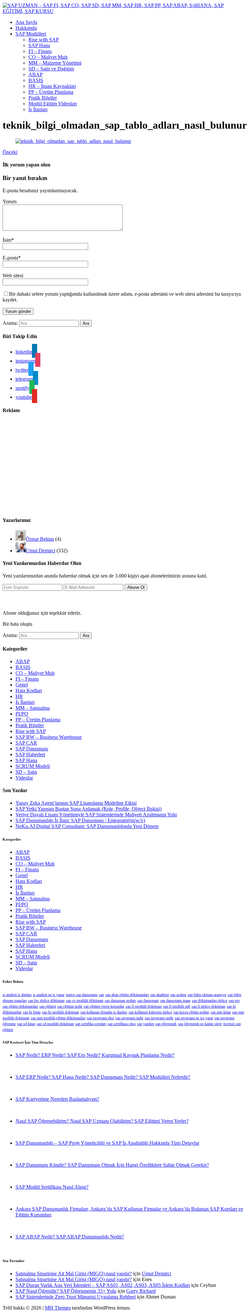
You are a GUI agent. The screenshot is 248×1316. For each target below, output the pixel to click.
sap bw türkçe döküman (46, 1000)
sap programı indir (129, 1018)
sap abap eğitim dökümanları (127, 994)
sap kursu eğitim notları (191, 1012)
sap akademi (159, 994)
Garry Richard (141, 1291)
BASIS (35, 80)
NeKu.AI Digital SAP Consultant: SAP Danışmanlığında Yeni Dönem (87, 826)
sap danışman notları (120, 1000)
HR (19, 696)
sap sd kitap (26, 1024)
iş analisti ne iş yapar (49, 994)
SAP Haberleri (30, 754)
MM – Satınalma (33, 708)
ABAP (35, 74)
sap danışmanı (148, 1000)
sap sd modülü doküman (55, 1024)
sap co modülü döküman (84, 1000)
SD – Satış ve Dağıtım (51, 68)
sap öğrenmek (166, 1024)
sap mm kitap (221, 1012)
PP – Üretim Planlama (50, 92)
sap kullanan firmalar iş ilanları (103, 1012)
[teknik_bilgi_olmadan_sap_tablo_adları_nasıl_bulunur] (73, 141)
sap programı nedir (159, 1018)
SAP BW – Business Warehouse (49, 737)
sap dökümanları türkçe (209, 1000)
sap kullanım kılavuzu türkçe (150, 1012)
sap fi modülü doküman (144, 1006)
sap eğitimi (47, 1006)
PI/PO (22, 713)
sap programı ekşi (100, 1018)
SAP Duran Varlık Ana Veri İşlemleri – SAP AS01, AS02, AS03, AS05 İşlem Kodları (103, 1285)
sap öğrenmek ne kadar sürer (200, 1024)
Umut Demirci (40, 550)
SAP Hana (39, 45)
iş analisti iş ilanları (17, 994)
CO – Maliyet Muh (47, 57)
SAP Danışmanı (32, 748)
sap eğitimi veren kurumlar (104, 1006)
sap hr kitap (32, 1012)
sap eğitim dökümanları (20, 1006)
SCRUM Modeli (33, 766)
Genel (22, 684)
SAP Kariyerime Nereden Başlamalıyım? (57, 1099)
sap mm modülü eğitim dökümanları (58, 1018)
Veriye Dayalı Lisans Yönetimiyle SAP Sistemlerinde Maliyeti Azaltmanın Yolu (96, 814)
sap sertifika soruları (90, 1024)
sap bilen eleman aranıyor (207, 994)
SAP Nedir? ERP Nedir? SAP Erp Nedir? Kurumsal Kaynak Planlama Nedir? (95, 1055)
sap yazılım (145, 1024)
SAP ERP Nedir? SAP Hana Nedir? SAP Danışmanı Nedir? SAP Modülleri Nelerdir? (103, 1077)
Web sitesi (13, 275)
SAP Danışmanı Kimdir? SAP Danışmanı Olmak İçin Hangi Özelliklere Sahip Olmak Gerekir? (112, 1165)
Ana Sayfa (26, 22)
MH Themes (58, 1308)
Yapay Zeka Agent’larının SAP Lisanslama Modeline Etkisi (76, 803)
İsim (7, 240)
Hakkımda (26, 28)
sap (101, 994)
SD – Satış (26, 772)
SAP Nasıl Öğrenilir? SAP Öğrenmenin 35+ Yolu (66, 1291)
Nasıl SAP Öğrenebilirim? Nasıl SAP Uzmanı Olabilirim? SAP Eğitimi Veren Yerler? (102, 1121)
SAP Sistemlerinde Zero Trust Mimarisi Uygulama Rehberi (76, 1297)
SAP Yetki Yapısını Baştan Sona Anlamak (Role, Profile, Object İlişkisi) (88, 809)
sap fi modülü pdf (176, 1006)
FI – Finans (40, 51)
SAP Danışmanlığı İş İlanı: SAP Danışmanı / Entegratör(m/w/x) (80, 820)
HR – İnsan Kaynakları (52, 86)
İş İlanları (37, 109)
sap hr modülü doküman (60, 1012)
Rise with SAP (43, 39)
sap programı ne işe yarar (194, 1018)
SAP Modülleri (31, 34)
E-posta (10, 257)
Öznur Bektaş (40, 539)
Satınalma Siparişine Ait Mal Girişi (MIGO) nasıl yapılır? (74, 1273)
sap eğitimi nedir (69, 1006)
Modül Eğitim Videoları (52, 103)
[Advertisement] (124, 465)
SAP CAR (26, 743)
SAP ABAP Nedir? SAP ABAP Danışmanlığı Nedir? (70, 1236)
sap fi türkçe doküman (208, 1006)
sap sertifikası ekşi (122, 1024)
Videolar (24, 777)
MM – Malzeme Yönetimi (54, 63)
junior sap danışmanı (82, 994)
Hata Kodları (29, 690)
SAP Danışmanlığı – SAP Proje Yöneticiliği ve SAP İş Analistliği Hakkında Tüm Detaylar (107, 1143)
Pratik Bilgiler (42, 98)
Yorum (9, 201)
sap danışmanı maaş (175, 1000)
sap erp (234, 1000)
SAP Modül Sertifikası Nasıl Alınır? (52, 1187)
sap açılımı (178, 994)
